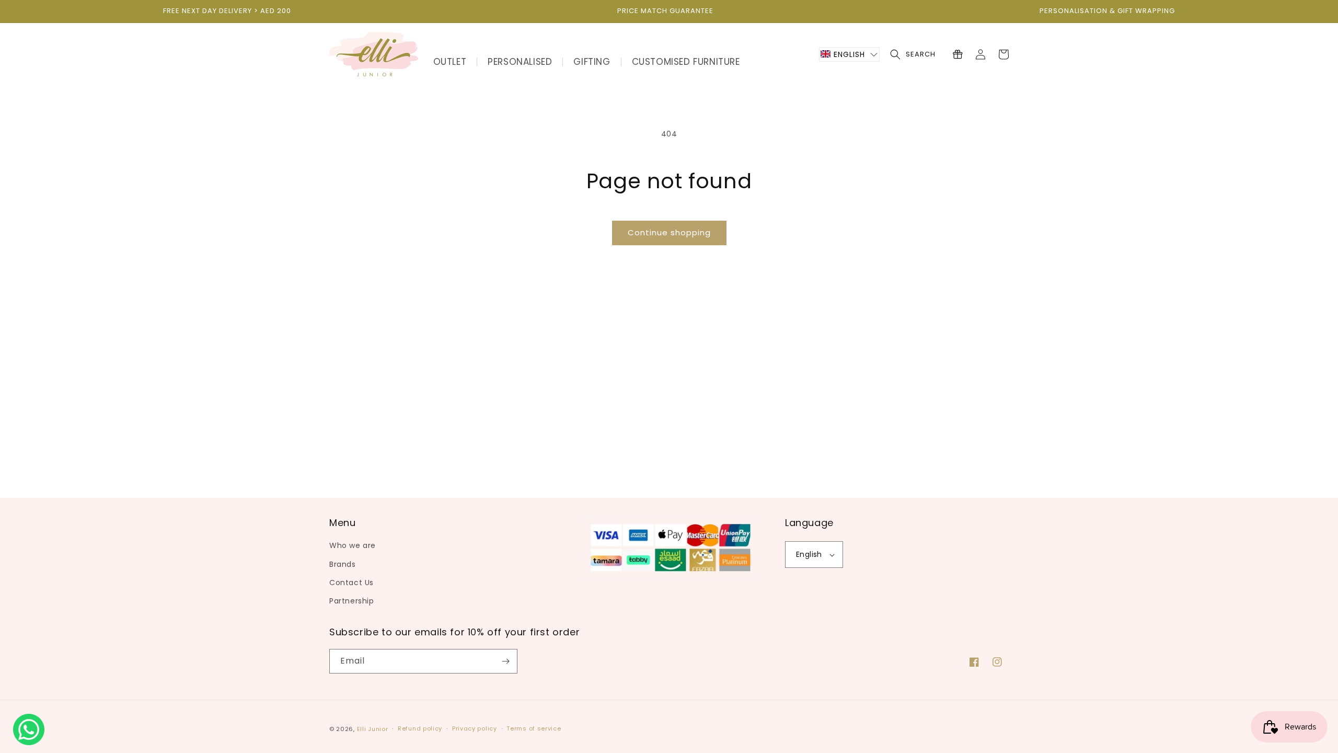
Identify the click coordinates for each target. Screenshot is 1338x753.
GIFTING (591, 61)
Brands (342, 564)
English (809, 554)
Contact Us (351, 582)
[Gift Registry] (957, 54)
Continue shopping (669, 232)
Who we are (352, 545)
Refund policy (420, 728)
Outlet (450, 61)
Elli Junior (372, 729)
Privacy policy (474, 728)
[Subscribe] (505, 661)
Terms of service (533, 728)
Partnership (351, 601)
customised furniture (686, 61)
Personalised (520, 61)
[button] (849, 54)
